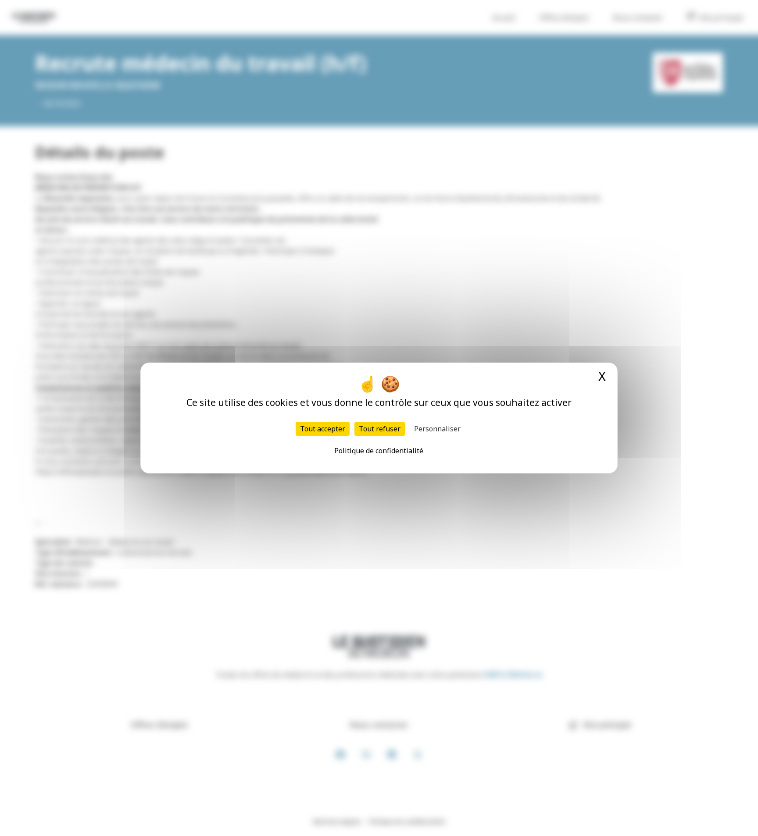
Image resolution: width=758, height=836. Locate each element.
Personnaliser (437, 429)
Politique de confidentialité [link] (378, 450)
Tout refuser (379, 429)
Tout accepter (322, 429)
